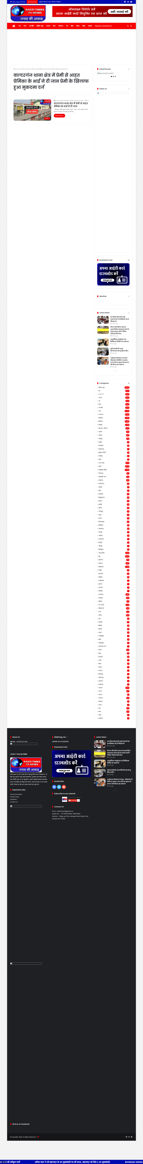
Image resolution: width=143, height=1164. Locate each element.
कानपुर (100, 553)
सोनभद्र (101, 494)
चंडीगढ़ (100, 598)
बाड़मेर (100, 463)
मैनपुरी (100, 563)
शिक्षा (83, 26)
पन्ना (100, 632)
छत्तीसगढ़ (101, 705)
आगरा (100, 539)
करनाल (101, 608)
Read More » (59, 115)
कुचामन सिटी (102, 473)
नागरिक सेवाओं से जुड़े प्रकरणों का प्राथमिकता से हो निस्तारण (119, 340)
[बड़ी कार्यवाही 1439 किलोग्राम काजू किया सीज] (103, 372)
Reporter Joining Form (103, 26)
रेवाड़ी (100, 591)
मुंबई (100, 674)
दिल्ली (100, 670)
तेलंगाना (100, 691)
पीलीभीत (101, 546)
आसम (100, 681)
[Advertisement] (71, 47)
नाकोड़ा (100, 477)
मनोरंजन (60, 26)
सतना (100, 653)
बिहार (100, 684)
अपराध (48, 26)
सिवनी (100, 650)
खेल (54, 26)
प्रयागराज (101, 504)
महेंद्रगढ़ (101, 587)
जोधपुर (100, 459)
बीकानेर (101, 442)
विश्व (72, 26)
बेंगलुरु (100, 688)
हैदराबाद (101, 695)
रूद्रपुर (101, 618)
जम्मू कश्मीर (101, 573)
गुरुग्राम (101, 594)
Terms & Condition (16, 815)
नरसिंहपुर (101, 657)
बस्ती (100, 487)
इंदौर (100, 660)
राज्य (25, 26)
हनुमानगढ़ (101, 470)
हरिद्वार (100, 622)
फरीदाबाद (101, 601)
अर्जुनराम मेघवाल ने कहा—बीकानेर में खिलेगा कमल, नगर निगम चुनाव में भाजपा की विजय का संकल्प (119, 382)
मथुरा (100, 535)
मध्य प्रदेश (101, 625)
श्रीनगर (101, 580)
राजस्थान (101, 435)
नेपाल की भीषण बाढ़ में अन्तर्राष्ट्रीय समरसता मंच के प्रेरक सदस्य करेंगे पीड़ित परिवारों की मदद (119, 351)
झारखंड (101, 677)
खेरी (100, 511)
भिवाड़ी (100, 445)
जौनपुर (100, 567)
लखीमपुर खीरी (102, 490)
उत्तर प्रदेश (101, 483)
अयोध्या (100, 556)
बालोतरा (101, 438)
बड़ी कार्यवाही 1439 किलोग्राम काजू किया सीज (119, 370)
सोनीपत (101, 612)
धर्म (67, 26)
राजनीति (31, 26)
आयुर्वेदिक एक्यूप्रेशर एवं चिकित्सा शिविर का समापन (119, 361)
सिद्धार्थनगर (102, 518)
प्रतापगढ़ (101, 549)
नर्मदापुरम (101, 663)
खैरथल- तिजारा (103, 449)
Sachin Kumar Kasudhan (62, 100)
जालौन (100, 508)
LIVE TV (101, 415)
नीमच (100, 636)
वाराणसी (101, 515)
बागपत (100, 522)
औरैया (100, 528)
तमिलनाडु (101, 698)
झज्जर (100, 605)
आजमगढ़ (101, 560)
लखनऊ (101, 501)
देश (20, 26)
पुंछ (99, 577)
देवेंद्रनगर (101, 629)
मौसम (100, 735)
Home (17, 69)
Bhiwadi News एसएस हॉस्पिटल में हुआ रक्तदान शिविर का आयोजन (107, 1161)
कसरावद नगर (102, 667)
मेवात (100, 480)
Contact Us (14, 822)
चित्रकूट (101, 570)
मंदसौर (100, 643)
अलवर (100, 452)
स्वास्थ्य (90, 26)
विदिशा (100, 646)
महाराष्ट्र (101, 701)
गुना (100, 639)
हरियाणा (101, 584)
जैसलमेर (101, 466)
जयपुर (100, 456)
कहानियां (101, 739)
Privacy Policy (14, 817)
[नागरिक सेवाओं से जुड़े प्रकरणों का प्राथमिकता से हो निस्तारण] (103, 340)
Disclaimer (13, 820)
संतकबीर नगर (102, 497)
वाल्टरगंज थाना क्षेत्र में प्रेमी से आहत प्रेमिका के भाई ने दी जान (71, 105)
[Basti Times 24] (28, 13)
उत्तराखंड (101, 615)
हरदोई (100, 525)
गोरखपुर (101, 532)
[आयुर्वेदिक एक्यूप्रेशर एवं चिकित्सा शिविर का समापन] (103, 363)
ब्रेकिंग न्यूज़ (40, 26)
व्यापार (78, 26)
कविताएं (100, 722)
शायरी (100, 725)
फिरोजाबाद (101, 542)
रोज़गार (100, 715)
